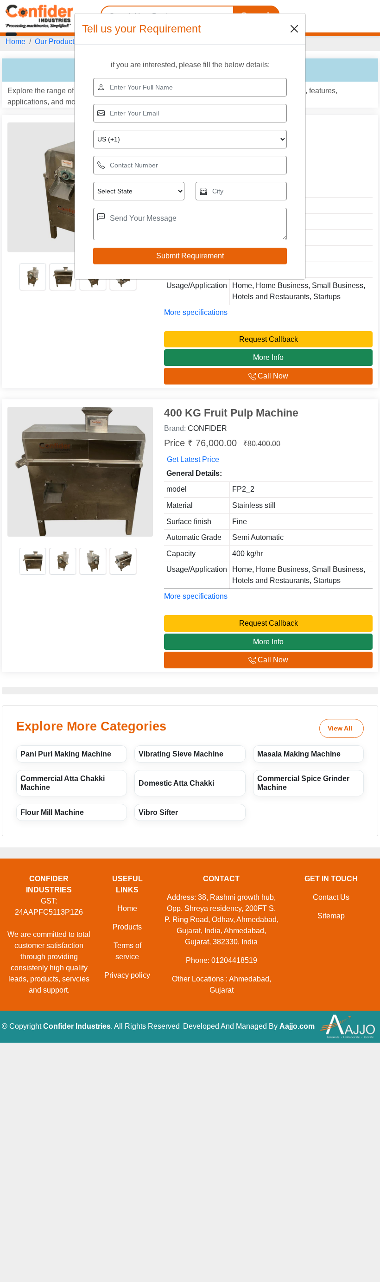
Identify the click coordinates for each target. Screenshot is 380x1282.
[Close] (294, 28)
